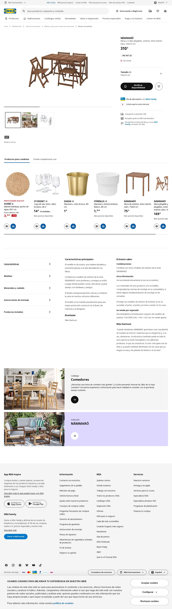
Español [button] (161, 2)
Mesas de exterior (85, 26)
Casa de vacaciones (33, 26)
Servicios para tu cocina (144, 490)
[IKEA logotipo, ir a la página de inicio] (10, 11)
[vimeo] (26, 565)
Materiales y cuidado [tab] (14, 288)
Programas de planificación (145, 506)
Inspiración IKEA (104, 506)
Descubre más (10, 530)
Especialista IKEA (141, 495)
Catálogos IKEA (103, 501)
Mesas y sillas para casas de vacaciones (59, 26)
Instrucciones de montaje (71, 529)
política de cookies (63, 603)
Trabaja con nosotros (106, 490)
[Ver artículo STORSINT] (47, 184)
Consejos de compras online (72, 506)
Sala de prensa (103, 536)
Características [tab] (11, 264)
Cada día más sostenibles (108, 521)
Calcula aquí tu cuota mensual (137, 104)
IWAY (99, 552)
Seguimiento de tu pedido (71, 485)
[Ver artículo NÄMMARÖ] (137, 184)
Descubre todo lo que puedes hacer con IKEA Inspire (24, 495)
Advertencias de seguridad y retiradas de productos (76, 541)
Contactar (131, 2)
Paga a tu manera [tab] (133, 18)
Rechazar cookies (149, 601)
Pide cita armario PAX (117, 2)
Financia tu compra (142, 511)
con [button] (141, 99)
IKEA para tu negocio (65, 2)
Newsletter (101, 531)
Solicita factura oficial (69, 495)
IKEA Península (103, 541)
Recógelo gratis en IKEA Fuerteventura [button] (139, 118)
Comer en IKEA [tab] (154, 18)
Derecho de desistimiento (71, 519)
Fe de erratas (65, 547)
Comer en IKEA (81, 2)
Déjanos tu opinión (68, 553)
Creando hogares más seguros (110, 526)
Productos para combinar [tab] (17, 159)
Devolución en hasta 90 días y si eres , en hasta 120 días (141, 123)
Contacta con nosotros (70, 480)
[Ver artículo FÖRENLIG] (107, 184)
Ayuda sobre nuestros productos (74, 501)
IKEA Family (51, 2)
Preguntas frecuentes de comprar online (74, 512)
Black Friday (102, 547)
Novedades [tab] (70, 18)
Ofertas (100, 511)
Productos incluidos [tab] (13, 312)
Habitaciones (17, 26)
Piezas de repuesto (68, 534)
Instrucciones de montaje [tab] (16, 300)
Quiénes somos (103, 480)
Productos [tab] (14, 18)
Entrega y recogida (142, 485)
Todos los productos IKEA (108, 495)
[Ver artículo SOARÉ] (17, 184)
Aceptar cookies (149, 583)
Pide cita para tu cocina (98, 2)
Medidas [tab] (8, 276)
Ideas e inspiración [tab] (89, 18)
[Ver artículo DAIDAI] (77, 184)
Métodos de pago (67, 490)
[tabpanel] (116, 308)
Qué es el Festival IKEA (107, 557)
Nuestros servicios (142, 480)
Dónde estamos (104, 485)
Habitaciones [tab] (33, 18)
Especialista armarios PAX (145, 501)
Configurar (147, 592)
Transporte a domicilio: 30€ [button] (135, 114)
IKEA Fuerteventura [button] (15, 2)
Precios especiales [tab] (112, 18)
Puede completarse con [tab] (44, 159)
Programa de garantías (70, 524)
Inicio (6, 26)
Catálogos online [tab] (52, 18)
